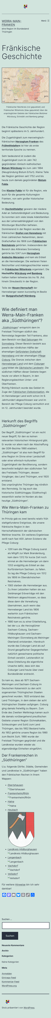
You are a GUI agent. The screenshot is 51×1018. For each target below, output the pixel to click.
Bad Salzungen (29, 339)
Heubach (13, 809)
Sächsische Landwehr (31, 367)
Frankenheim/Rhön (18, 793)
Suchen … (7, 919)
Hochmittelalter (14, 209)
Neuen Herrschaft (22, 287)
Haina (11, 801)
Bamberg (37, 273)
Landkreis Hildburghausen (22, 849)
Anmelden (7, 973)
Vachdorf (13, 865)
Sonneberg (8, 343)
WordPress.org (9, 985)
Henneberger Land (12, 363)
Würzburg (20, 273)
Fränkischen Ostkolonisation (28, 391)
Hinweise (20, 884)
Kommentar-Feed (10, 981)
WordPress (29, 1007)
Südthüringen (10, 327)
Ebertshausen (15, 785)
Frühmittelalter (10, 145)
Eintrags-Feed (9, 977)
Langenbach (14, 857)
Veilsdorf (13, 874)
